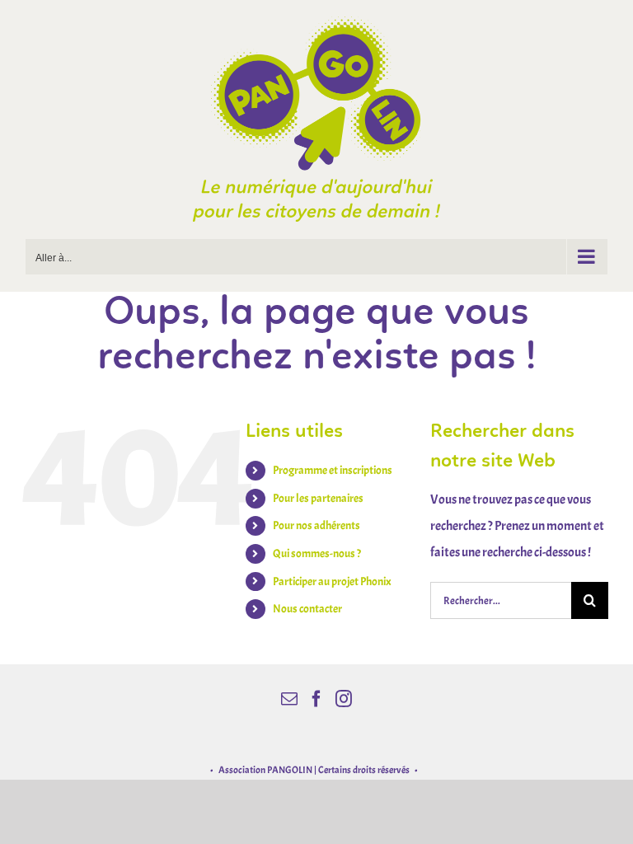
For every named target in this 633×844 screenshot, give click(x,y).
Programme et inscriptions (332, 470)
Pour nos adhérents (316, 525)
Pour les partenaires (318, 498)
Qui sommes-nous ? (317, 553)
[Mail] (289, 699)
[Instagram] (343, 699)
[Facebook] (316, 699)
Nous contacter (307, 609)
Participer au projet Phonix (332, 581)
